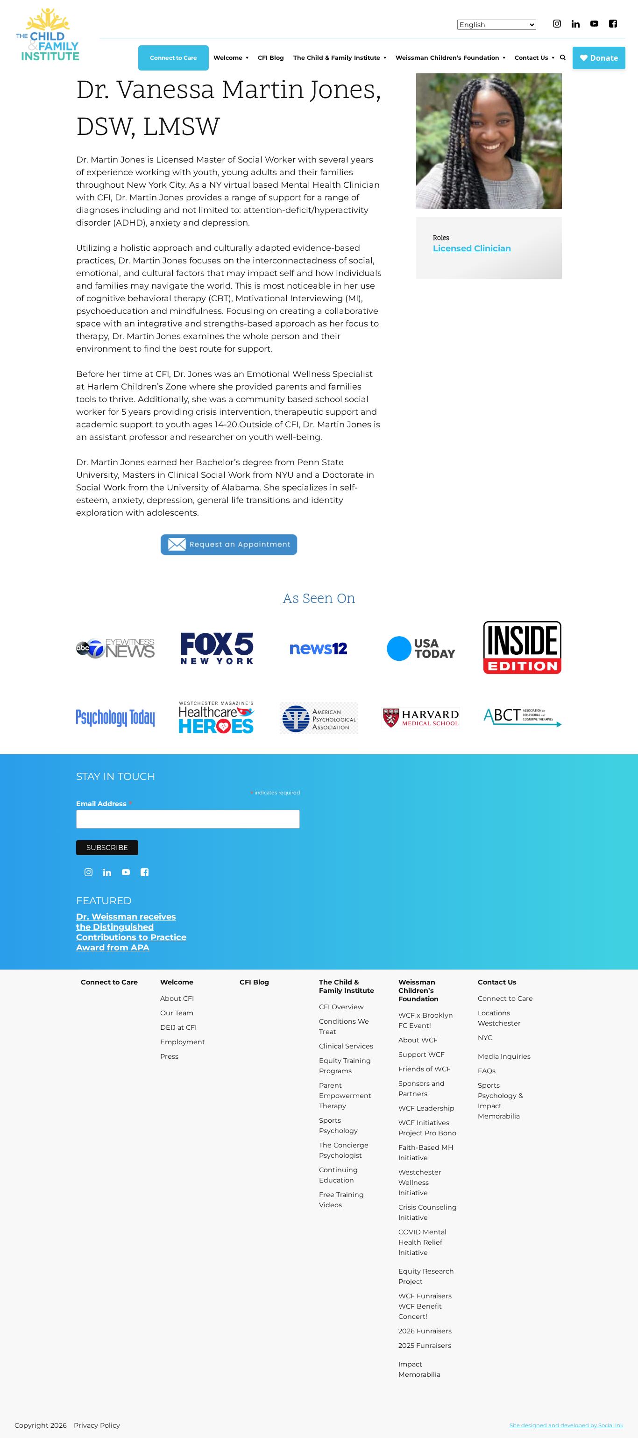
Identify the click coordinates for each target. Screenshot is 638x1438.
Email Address (104, 803)
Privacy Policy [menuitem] (97, 1425)
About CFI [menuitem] (177, 998)
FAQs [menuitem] (487, 1071)
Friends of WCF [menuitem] (424, 1069)
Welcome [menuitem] (227, 57)
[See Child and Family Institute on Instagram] (557, 24)
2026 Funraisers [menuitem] (425, 1331)
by (567, 1425)
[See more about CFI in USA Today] (421, 649)
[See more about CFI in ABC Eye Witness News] (115, 649)
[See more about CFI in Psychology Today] (115, 719)
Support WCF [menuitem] (421, 1054)
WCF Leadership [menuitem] (426, 1108)
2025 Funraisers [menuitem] (424, 1345)
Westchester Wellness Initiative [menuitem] (419, 1182)
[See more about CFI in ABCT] (522, 719)
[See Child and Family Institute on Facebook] (613, 24)
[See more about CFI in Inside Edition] (522, 649)
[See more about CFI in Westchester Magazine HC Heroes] (217, 719)
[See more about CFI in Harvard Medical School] (421, 719)
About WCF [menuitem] (418, 1040)
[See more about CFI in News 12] (319, 649)
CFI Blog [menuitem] (271, 57)
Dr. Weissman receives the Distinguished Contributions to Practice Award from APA (131, 932)
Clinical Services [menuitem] (346, 1046)
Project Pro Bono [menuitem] (427, 1133)
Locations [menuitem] (494, 1013)
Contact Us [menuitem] (531, 57)
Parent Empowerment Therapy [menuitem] (345, 1095)
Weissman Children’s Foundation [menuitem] (447, 57)
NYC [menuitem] (485, 1038)
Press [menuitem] (169, 1056)
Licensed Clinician (472, 248)
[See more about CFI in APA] (319, 719)
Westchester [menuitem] (499, 1023)
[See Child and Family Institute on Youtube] (594, 24)
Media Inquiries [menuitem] (504, 1056)
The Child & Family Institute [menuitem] (336, 57)
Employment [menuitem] (182, 1042)
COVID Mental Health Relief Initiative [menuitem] (422, 1242)
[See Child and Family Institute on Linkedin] (576, 24)
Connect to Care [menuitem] (173, 57)
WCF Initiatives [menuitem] (423, 1123)
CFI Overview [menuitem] (341, 1007)
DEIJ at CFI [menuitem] (178, 1027)
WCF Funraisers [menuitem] (425, 1296)
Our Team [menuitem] (176, 1013)
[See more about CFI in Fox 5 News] (217, 650)
